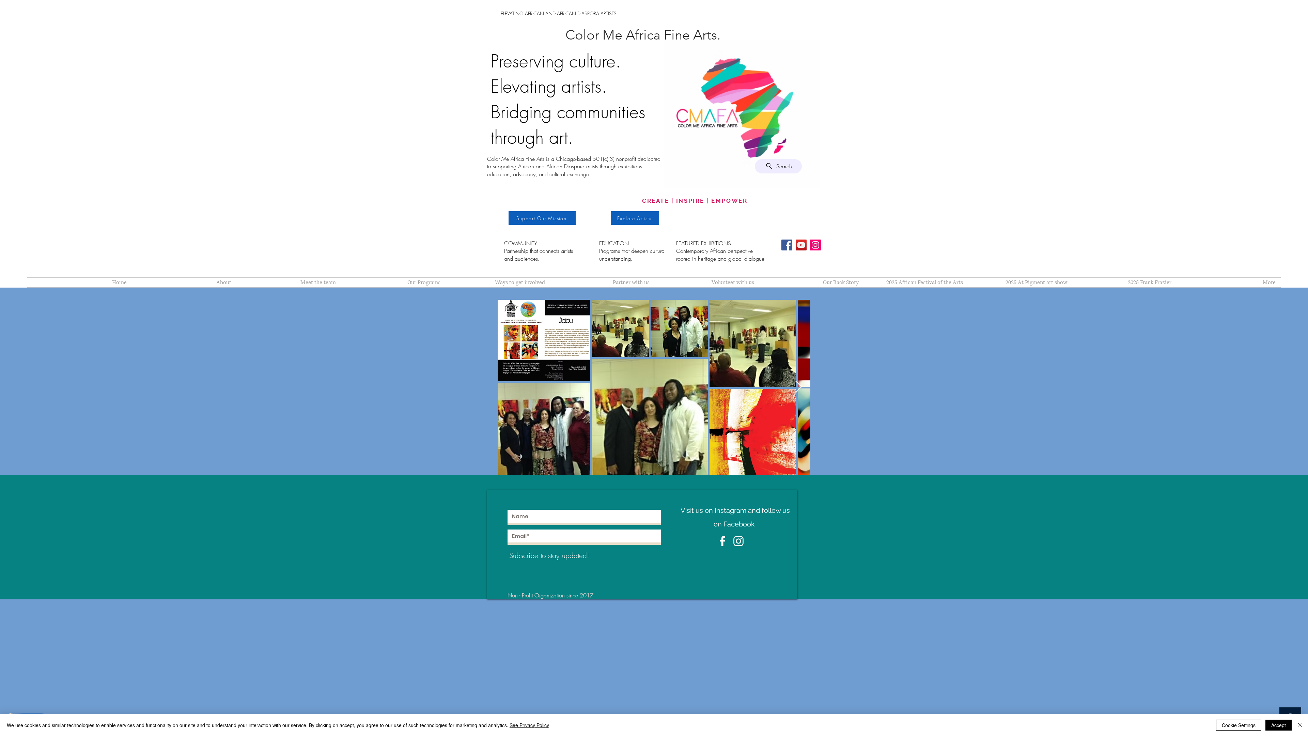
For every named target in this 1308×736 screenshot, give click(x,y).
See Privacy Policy (529, 725)
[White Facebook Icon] (722, 541)
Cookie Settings (1239, 725)
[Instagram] (815, 245)
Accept (1278, 725)
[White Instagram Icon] (738, 541)
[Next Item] (799, 387)
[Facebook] (786, 245)
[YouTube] (801, 245)
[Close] (1300, 725)
